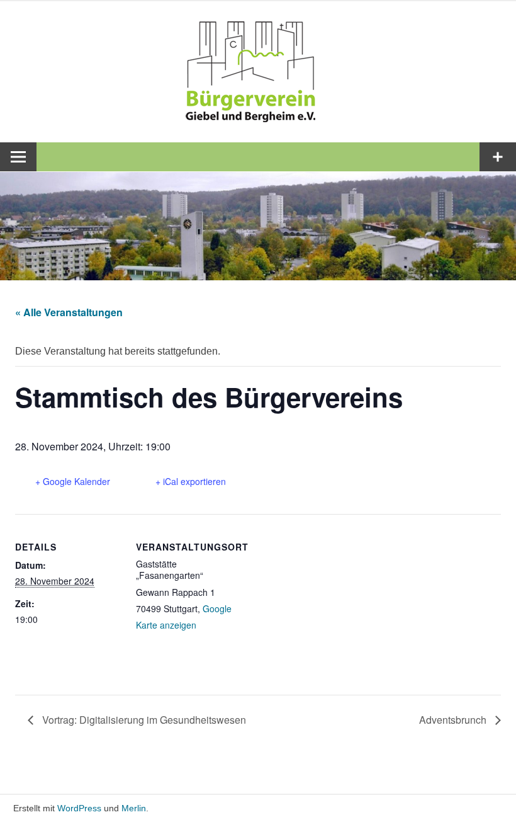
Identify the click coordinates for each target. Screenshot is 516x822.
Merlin (133, 808)
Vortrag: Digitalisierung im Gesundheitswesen (143, 719)
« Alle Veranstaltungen (69, 312)
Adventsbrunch (454, 719)
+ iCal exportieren (190, 481)
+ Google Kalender (72, 481)
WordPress (79, 808)
